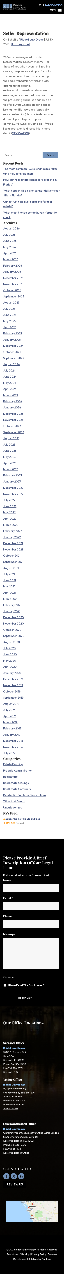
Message (9, 934)
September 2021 (13, 562)
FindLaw (46, 1259)
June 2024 (10, 376)
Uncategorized (20, 44)
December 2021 (13, 543)
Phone (7, 916)
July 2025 (9, 309)
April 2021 (9, 592)
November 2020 (13, 623)
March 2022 (10, 525)
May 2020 (9, 660)
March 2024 (10, 395)
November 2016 (13, 747)
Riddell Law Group (31, 39)
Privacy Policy (38, 1254)
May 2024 (9, 383)
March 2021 (10, 599)
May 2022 (9, 512)
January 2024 (12, 407)
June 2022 (9, 506)
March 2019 (10, 722)
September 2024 (13, 358)
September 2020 (13, 636)
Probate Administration (17, 770)
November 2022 (13, 494)
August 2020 (11, 642)
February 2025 (12, 333)
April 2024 (9, 389)
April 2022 (9, 518)
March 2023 (10, 469)
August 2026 (11, 228)
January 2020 (12, 673)
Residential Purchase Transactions (24, 795)
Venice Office (10, 1108)
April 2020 (10, 666)
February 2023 (12, 475)
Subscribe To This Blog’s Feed (22, 818)
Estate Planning (13, 764)
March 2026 (10, 259)
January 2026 (12, 271)
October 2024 (12, 352)
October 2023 (12, 426)
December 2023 (13, 413)
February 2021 (12, 605)
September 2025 (13, 296)
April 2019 (9, 716)
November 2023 (13, 420)
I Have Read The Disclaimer (26, 985)
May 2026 (9, 247)
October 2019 (12, 691)
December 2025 (13, 278)
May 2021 (9, 586)
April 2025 (9, 327)
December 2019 (13, 679)
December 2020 (13, 617)
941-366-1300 (53, 5)
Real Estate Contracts (17, 789)
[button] (56, 10)
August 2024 (11, 364)
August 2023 (11, 438)
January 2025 (12, 339)
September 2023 (13, 432)
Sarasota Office (11, 1072)
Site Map (25, 1254)
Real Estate (10, 776)
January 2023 (12, 481)
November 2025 (13, 284)
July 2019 (9, 710)
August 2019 (11, 704)
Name (7, 880)
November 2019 (13, 685)
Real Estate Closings (16, 783)
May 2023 (9, 457)
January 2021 (11, 611)
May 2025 (9, 321)
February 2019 (12, 728)
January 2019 (11, 734)
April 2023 (9, 463)
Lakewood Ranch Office (16, 1152)
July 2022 (9, 500)
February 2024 (12, 401)
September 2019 (13, 697)
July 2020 (9, 648)
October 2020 (12, 630)
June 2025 (9, 315)
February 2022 (12, 531)
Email (8, 898)
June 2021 (9, 580)
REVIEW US (15, 1184)
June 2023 (9, 450)
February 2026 (12, 265)
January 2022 (12, 537)
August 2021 (11, 568)
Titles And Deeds (14, 801)
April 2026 (9, 253)
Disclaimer (8, 977)
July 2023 (9, 444)
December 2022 (13, 488)
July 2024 (9, 370)
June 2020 (10, 654)
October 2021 (12, 555)
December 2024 (13, 345)
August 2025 (11, 302)
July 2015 (9, 753)
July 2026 (9, 234)
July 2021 (9, 574)
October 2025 (12, 290)
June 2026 (9, 241)
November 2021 (13, 549)
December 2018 (13, 741)
